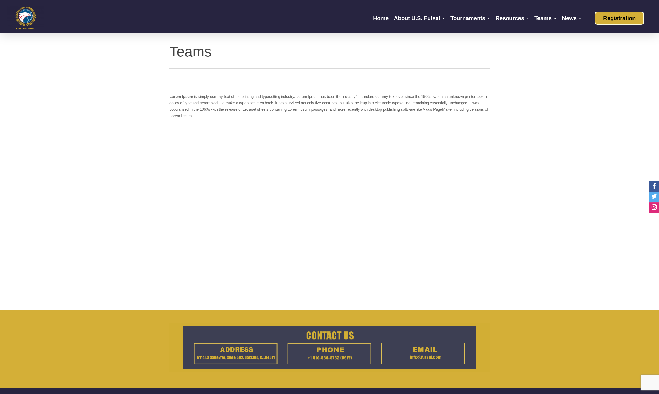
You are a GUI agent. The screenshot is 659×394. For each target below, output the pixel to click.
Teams (543, 18)
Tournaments (467, 18)
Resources (510, 18)
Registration (619, 18)
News (569, 18)
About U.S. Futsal (417, 18)
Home (381, 18)
